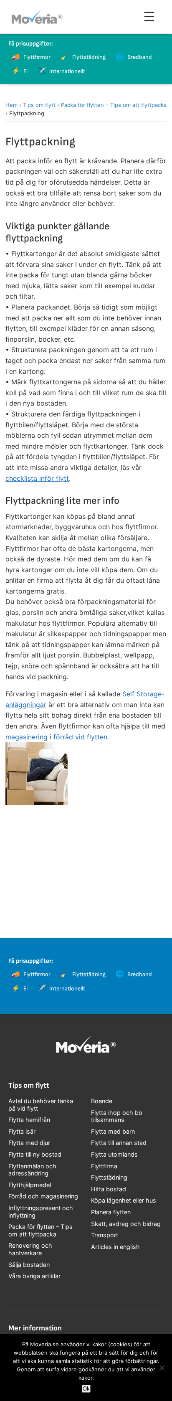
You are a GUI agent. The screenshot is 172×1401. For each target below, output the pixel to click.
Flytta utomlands (114, 1154)
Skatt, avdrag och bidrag (126, 1223)
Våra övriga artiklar (34, 1275)
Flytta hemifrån (29, 1119)
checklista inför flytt (37, 478)
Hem (11, 105)
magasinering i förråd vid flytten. (57, 737)
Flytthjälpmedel (29, 1184)
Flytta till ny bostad (34, 1154)
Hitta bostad (108, 1189)
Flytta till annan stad (119, 1142)
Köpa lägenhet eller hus (123, 1200)
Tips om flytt (39, 105)
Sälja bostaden (29, 1264)
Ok (86, 1389)
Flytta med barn (113, 1131)
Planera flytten (111, 1212)
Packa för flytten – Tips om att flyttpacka (114, 105)
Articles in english (115, 1246)
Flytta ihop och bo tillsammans (116, 1116)
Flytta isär (21, 1131)
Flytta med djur (29, 1142)
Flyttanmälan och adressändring (32, 1169)
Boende (101, 1100)
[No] (161, 1367)
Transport (104, 1235)
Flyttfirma (104, 1166)
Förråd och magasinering (43, 1196)
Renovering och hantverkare (30, 1249)
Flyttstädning (109, 1177)
